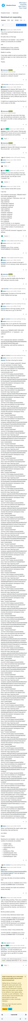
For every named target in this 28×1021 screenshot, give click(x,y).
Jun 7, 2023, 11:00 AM (16, 160)
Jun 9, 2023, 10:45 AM (16, 897)
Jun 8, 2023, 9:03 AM (16, 321)
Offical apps (22, 2)
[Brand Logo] (3, 5)
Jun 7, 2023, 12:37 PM (19, 170)
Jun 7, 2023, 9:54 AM (10, 71)
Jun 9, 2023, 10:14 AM (16, 867)
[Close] (25, 976)
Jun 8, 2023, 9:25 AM (16, 358)
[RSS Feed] (24, 20)
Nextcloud (3, 20)
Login (10, 1009)
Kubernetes (5, 70)
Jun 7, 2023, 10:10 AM (16, 87)
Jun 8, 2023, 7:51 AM (16, 306)
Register (5, 1009)
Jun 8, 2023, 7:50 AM (16, 291)
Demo (24, 6)
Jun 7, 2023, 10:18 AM (10, 113)
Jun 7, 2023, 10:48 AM (19, 129)
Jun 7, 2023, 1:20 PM (15, 243)
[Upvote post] (23, 66)
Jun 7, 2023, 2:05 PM (16, 260)
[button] (2, 1018)
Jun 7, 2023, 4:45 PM (10, 276)
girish (4, 129)
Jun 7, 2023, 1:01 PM (15, 186)
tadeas (4, 29)
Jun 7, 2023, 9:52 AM (16, 29)
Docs (20, 8)
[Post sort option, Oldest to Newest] (3, 25)
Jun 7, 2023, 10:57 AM (10, 144)
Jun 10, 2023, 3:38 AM (19, 945)
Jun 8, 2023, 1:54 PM (16, 826)
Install (25, 8)
